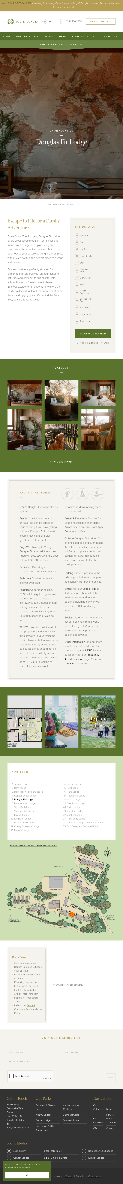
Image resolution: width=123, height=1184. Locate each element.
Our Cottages (97, 1107)
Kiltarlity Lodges (43, 1114)
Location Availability (61, 204)
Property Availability (93, 333)
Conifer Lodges (43, 1120)
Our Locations (27, 36)
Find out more (23, 1167)
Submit (111, 1077)
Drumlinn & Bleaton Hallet (46, 1107)
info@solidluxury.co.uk (18, 1127)
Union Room (94, 1176)
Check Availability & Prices (61, 44)
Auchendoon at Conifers (71, 1107)
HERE (88, 650)
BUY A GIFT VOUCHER (20, 3)
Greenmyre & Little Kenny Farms (45, 1128)
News (63, 36)
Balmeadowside (71, 1114)
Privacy (69, 1176)
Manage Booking (100, 21)
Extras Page (89, 588)
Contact (110, 1128)
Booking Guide (83, 36)
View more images (61, 462)
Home (7, 36)
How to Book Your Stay (111, 1118)
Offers (49, 36)
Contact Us (109, 36)
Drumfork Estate (71, 1120)
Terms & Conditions (75, 663)
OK (27, 1175)
